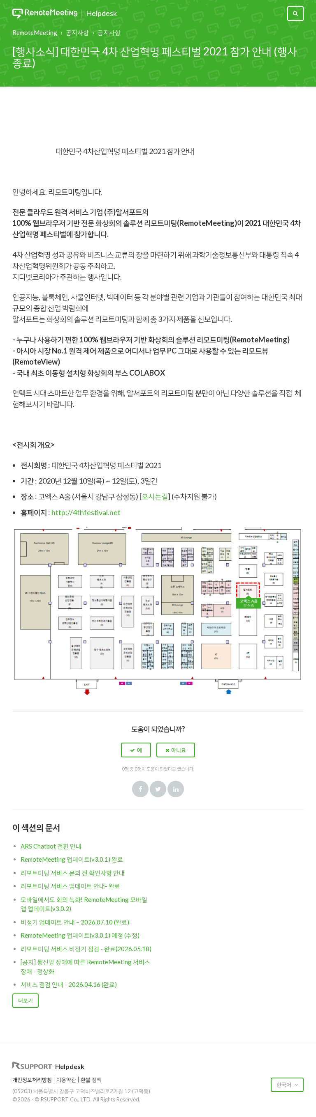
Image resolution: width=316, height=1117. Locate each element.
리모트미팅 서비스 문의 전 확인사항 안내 (73, 872)
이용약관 (66, 1079)
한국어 (284, 1084)
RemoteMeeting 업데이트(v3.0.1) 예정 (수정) (80, 935)
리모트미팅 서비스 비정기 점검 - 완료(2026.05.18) (86, 948)
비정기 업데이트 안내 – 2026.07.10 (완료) (75, 922)
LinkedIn (175, 789)
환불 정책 (91, 1079)
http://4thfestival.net (86, 512)
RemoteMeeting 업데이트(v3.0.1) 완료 (72, 859)
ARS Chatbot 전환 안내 (51, 846)
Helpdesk (101, 13)
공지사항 (77, 32)
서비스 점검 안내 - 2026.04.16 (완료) (69, 984)
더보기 (25, 1000)
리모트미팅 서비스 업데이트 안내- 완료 (70, 886)
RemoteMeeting (34, 32)
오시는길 (155, 496)
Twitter (158, 789)
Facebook (140, 789)
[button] (136, 750)
